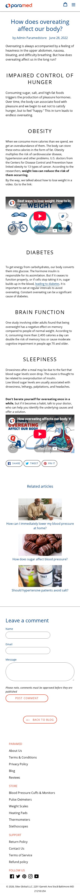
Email (9, 644)
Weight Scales (18, 806)
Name (9, 629)
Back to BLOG (43, 719)
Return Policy (18, 842)
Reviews (14, 777)
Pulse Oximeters (20, 799)
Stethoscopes (18, 826)
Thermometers (19, 820)
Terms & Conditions (23, 757)
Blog (12, 771)
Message (11, 659)
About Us (15, 751)
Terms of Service (20, 855)
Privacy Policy (18, 764)
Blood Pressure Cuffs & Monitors (32, 793)
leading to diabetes (47, 284)
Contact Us (16, 848)
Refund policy (18, 862)
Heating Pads (18, 813)
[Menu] (73, 4)
